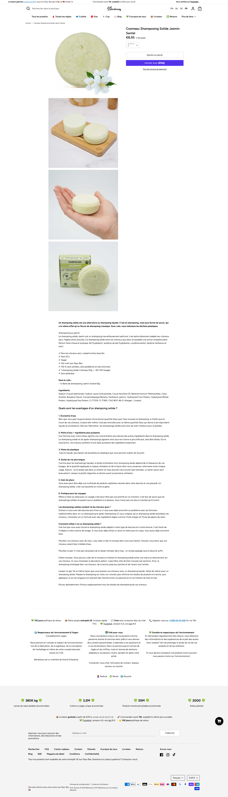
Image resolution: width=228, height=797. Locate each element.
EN (171, 8)
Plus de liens (188, 16)
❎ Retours (172, 16)
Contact (78, 749)
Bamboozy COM (92, 788)
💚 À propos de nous (136, 16)
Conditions (74, 754)
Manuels (91, 749)
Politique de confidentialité (79, 784)
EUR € (192, 778)
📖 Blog (118, 16)
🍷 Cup (106, 16)
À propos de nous (108, 749)
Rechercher (33, 749)
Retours (139, 749)
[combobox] (132, 45)
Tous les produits (40, 16)
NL (176, 8)
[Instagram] (167, 754)
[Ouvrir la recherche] (28, 8)
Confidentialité (92, 754)
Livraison (126, 749)
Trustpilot (194, 2)
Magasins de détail (55, 754)
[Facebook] (161, 754)
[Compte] (193, 7)
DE (181, 8)
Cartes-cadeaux (61, 749)
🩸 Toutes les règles (61, 16)
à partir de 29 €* (30, 2)
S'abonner (170, 733)
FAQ (47, 749)
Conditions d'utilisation (99, 784)
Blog (30, 754)
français (176, 778)
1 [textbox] (128, 46)
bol (130, 624)
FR (186, 8)
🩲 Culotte (81, 16)
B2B (40, 754)
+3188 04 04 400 (177, 620)
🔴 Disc (94, 16)
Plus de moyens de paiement (155, 69)
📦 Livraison (156, 16)
